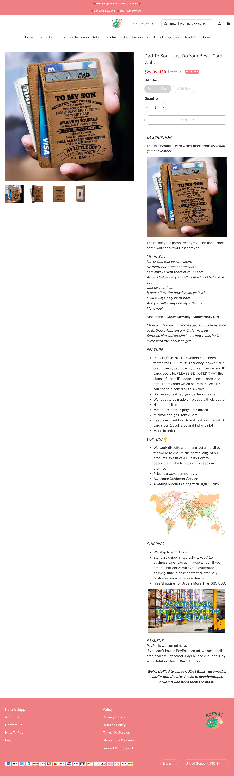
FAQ (8, 740)
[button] (159, 137)
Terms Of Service (116, 733)
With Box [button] (183, 89)
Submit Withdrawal (118, 748)
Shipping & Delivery (118, 740)
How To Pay (14, 733)
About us (12, 717)
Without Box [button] (158, 89)
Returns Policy (114, 725)
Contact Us (13, 725)
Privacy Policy (114, 717)
